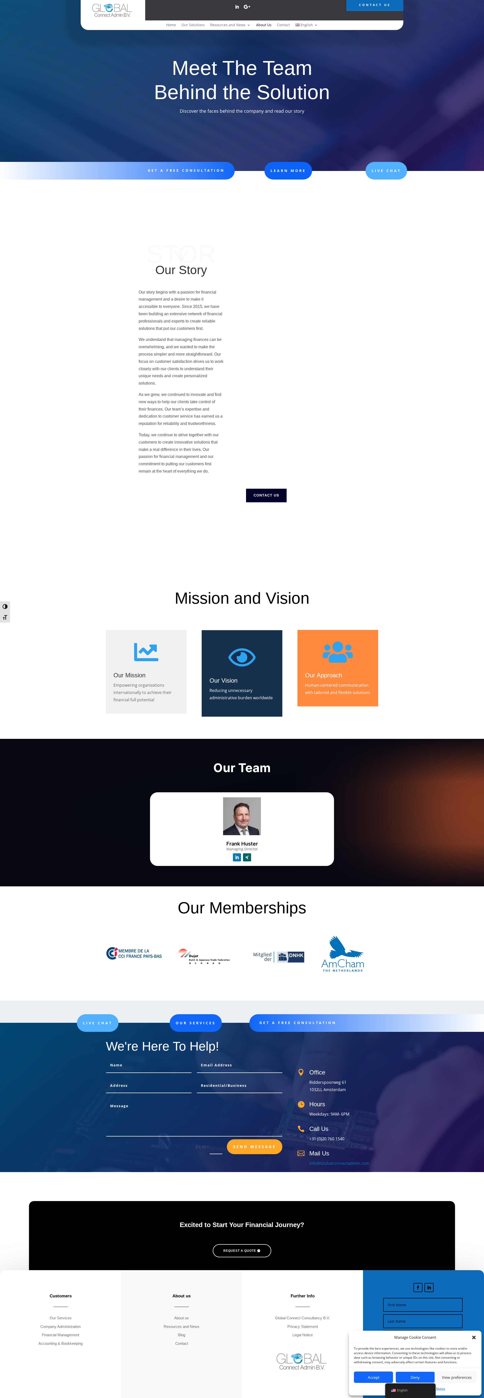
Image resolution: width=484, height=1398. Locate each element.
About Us (263, 25)
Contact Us (266, 495)
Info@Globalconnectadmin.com (339, 1163)
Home (171, 25)
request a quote (239, 1251)
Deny (415, 1377)
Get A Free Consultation (186, 170)
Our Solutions (193, 25)
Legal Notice (436, 1388)
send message (254, 1146)
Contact (283, 25)
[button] (473, 1337)
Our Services (196, 1023)
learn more (288, 170)
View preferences (457, 1377)
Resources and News (228, 25)
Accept (373, 1377)
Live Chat (386, 170)
